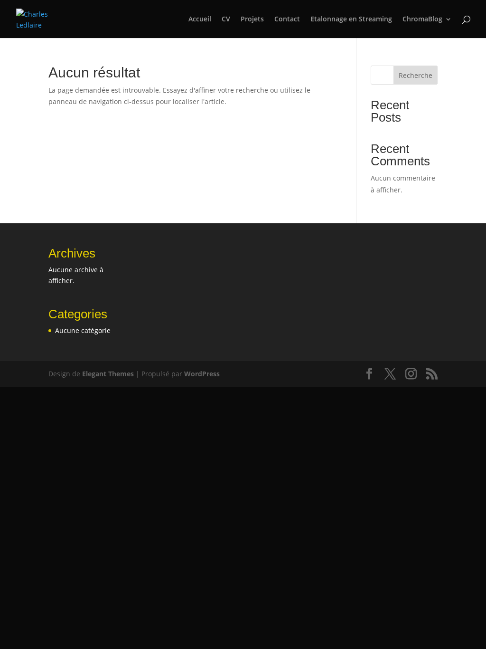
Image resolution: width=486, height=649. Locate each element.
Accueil (199, 19)
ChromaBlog (422, 19)
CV (226, 19)
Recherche (415, 75)
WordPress (202, 373)
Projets (252, 19)
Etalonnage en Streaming (351, 19)
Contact (287, 19)
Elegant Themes (108, 373)
